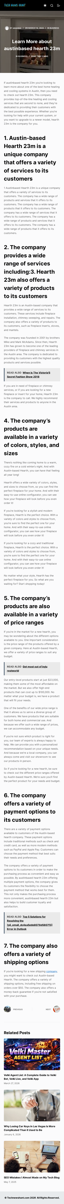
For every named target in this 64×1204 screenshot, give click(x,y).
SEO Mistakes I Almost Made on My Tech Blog (31, 1177)
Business (54, 28)
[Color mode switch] (45, 5)
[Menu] (58, 5)
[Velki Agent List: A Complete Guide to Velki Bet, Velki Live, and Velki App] (32, 1054)
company (51, 971)
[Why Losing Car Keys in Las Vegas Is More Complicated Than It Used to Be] (32, 1105)
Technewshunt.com (18, 1197)
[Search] (51, 5)
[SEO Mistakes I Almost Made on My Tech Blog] (32, 1157)
